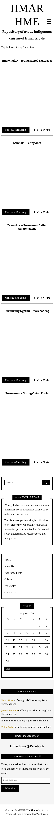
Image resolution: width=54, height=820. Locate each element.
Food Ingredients (13, 573)
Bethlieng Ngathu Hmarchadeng (32, 720)
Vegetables (10, 586)
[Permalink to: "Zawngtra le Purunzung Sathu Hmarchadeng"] (27, 261)
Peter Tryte (7, 727)
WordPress (42, 814)
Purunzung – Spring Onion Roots (27, 393)
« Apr (7, 668)
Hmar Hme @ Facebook (27, 736)
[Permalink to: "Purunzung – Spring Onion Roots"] (27, 426)
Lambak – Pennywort (27, 143)
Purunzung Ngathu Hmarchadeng (27, 311)
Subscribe (10, 788)
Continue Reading (15, 130)
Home (7, 560)
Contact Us (10, 592)
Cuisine (8, 579)
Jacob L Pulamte (9, 710)
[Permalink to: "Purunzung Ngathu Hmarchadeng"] (27, 344)
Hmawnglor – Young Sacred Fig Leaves (27, 60)
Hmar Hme (7, 700)
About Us (9, 566)
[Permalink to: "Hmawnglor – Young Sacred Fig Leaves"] (27, 93)
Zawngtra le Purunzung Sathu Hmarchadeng (27, 227)
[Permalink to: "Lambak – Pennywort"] (27, 176)
